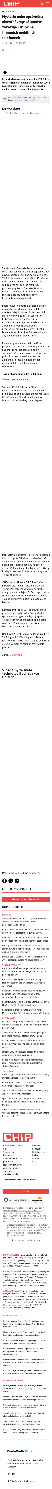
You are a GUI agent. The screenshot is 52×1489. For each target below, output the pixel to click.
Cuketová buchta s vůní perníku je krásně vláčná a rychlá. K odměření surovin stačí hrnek (24, 1406)
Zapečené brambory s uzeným (31, 1285)
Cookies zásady (10, 1174)
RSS (34, 1161)
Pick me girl (38, 1258)
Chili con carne (11, 1277)
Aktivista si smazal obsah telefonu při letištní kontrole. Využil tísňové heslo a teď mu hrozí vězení (24, 1043)
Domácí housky (9, 1285)
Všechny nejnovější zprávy (26, 899)
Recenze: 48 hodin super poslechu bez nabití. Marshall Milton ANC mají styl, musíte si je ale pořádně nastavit (24, 971)
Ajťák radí (12, 1263)
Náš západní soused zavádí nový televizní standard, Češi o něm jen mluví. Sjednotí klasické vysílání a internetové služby (25, 948)
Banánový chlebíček (39, 1274)
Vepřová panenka (30, 1271)
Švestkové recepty (39, 1283)
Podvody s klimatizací (12, 1308)
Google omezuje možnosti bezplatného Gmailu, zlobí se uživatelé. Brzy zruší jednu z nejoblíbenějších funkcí (25, 921)
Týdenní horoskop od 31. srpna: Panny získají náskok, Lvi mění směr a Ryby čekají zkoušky (22, 1422)
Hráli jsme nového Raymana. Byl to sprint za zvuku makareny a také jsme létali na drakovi (24, 1341)
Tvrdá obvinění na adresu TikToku (20, 113)
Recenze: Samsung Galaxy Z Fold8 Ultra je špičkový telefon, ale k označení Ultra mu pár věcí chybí (23, 982)
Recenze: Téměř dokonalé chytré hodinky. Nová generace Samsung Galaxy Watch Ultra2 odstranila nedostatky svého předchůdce (25, 993)
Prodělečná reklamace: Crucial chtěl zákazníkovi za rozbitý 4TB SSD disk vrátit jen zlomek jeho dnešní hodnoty (25, 1362)
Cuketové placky (12, 1280)
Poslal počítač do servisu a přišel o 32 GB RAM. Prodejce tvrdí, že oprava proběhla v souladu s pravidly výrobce (23, 1351)
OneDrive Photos (18, 1296)
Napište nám (35, 873)
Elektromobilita (15, 1305)
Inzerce (35, 1158)
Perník (20, 1283)
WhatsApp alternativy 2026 (26, 1266)
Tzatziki (38, 1280)
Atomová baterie (12, 1302)
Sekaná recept (9, 1283)
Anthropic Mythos (40, 1299)
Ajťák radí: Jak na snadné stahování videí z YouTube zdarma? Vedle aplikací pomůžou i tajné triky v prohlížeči (25, 1112)
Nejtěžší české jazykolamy (14, 1260)
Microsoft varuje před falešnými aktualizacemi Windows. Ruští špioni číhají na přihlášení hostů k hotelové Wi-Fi (26, 1024)
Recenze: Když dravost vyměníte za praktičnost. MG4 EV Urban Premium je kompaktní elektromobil (25, 1372)
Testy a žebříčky (11, 965)
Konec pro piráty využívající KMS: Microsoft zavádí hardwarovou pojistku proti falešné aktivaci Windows (23, 1063)
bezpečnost (8, 1018)
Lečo (27, 1283)
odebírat (26, 1192)
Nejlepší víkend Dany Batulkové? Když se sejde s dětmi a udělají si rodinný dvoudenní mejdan (24, 1431)
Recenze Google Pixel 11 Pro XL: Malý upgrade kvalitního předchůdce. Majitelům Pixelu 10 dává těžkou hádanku (23, 1324)
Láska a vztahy (33, 1260)
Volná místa (8, 1152)
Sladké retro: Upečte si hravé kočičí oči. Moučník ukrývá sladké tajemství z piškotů (23, 1414)
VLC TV (37, 1305)
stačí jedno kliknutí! (27, 100)
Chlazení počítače (30, 1291)
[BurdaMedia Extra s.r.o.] (18, 1137)
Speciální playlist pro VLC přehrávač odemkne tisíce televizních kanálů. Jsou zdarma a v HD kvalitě (24, 1101)
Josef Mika (7, 43)
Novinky (11, 11)
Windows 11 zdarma (22, 1299)
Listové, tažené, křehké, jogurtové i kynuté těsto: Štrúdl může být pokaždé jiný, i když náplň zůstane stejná (24, 1388)
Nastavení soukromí (12, 1165)
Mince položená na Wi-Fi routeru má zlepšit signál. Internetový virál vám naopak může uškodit (24, 1333)
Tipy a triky (8, 1071)
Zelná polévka (27, 1280)
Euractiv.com (16, 654)
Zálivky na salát (41, 1277)
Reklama (7, 1155)
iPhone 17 (27, 1305)
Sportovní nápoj (26, 1277)
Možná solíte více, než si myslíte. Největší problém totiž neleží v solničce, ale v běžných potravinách (24, 1398)
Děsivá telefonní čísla (30, 1255)
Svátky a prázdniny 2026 (29, 1263)
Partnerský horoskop (22, 1258)
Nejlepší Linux (29, 1308)
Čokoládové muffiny (21, 1274)
